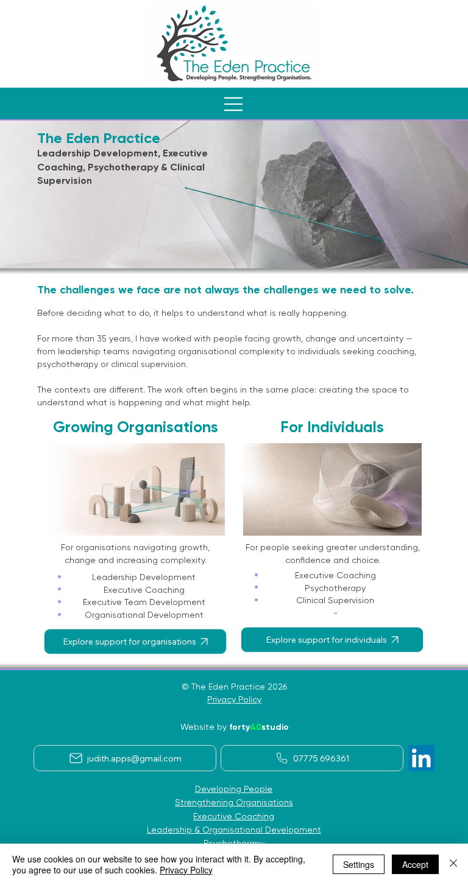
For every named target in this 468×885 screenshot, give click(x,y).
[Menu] (234, 104)
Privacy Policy (234, 699)
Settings (358, 864)
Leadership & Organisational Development (234, 829)
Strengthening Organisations (234, 802)
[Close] (453, 864)
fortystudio (259, 727)
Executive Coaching (233, 816)
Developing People (233, 789)
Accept (415, 864)
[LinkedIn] (421, 758)
